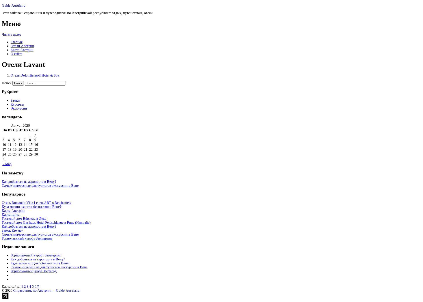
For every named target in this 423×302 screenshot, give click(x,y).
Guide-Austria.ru (13, 5)
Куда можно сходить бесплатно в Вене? (40, 263)
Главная (16, 42)
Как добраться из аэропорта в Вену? (29, 181)
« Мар (6, 164)
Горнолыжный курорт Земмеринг (36, 255)
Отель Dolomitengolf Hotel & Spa (35, 75)
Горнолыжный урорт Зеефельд (34, 271)
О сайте (16, 54)
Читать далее (11, 34)
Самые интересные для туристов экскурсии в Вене (40, 185)
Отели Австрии (22, 46)
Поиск (6, 83)
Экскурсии (19, 108)
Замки (15, 100)
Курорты (17, 104)
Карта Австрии (22, 50)
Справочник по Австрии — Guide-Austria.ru (46, 290)
